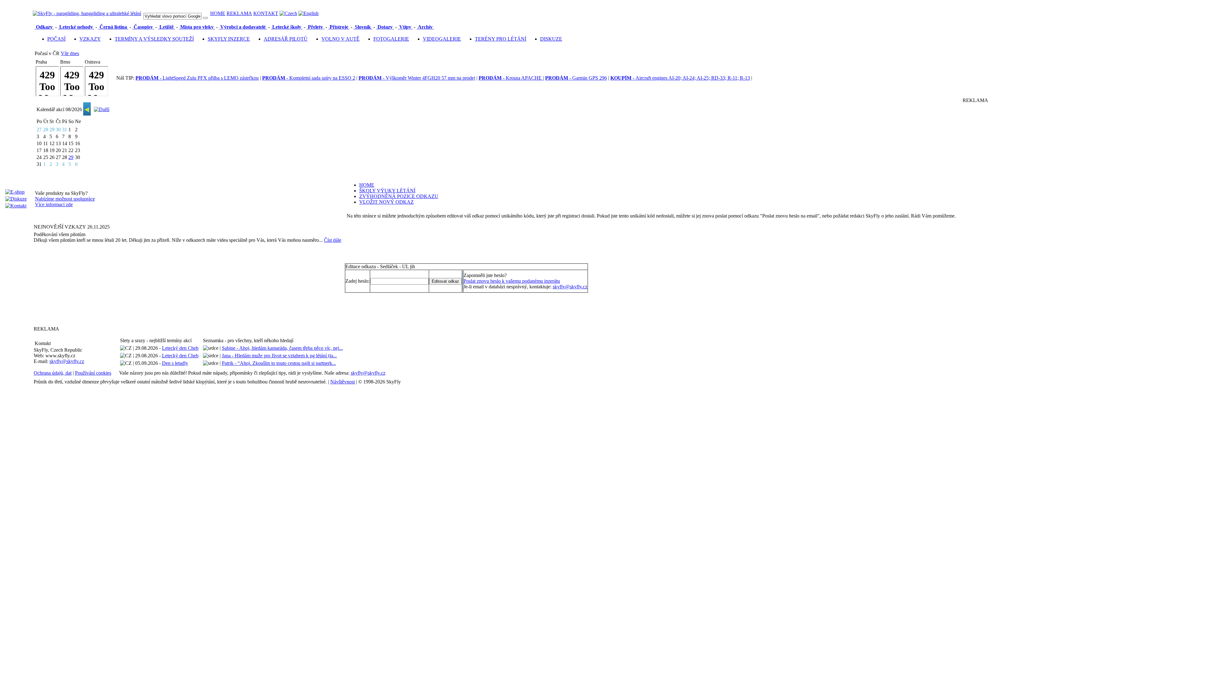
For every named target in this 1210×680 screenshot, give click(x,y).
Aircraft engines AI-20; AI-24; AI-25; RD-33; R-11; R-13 (680, 78)
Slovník (363, 27)
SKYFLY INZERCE (229, 39)
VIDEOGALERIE (442, 39)
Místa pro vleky (197, 27)
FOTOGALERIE (391, 39)
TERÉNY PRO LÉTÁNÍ (500, 39)
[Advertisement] (73, 284)
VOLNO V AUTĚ (340, 39)
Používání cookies (93, 373)
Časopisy (143, 27)
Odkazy (44, 27)
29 (70, 157)
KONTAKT (265, 13)
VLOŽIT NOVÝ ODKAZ (386, 202)
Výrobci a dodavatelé (243, 27)
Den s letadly (175, 363)
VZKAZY (90, 39)
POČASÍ (56, 39)
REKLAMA (239, 13)
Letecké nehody (76, 27)
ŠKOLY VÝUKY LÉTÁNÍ (387, 190)
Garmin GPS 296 (576, 78)
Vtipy (405, 27)
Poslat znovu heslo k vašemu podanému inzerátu (512, 281)
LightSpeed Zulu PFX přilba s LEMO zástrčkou (197, 78)
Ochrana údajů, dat (53, 373)
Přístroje (338, 27)
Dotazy (385, 27)
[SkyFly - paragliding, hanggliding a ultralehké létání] (87, 13)
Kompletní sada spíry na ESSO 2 (308, 78)
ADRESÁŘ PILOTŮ (286, 39)
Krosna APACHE (511, 78)
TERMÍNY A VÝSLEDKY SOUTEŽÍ (154, 39)
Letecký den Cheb (180, 348)
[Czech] (288, 13)
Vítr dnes (70, 53)
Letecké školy (286, 27)
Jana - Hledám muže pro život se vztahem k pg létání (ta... (279, 355)
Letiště (166, 27)
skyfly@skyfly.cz (570, 286)
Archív (425, 27)
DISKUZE (551, 39)
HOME (217, 13)
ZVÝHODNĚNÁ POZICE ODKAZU (398, 196)
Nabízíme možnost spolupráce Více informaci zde (65, 201)
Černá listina (113, 27)
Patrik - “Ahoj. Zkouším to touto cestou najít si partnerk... (279, 363)
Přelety (315, 27)
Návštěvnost (342, 381)
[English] (308, 13)
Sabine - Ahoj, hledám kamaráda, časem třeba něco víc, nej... (282, 348)
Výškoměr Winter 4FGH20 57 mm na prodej (417, 78)
